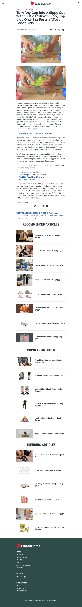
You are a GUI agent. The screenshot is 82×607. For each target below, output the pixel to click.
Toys (22, 9)
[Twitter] (51, 29)
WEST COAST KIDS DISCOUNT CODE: (32, 213)
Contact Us (20, 588)
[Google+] (63, 29)
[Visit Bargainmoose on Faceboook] (21, 576)
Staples (19, 560)
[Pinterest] (59, 29)
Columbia (19, 568)
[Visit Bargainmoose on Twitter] (17, 576)
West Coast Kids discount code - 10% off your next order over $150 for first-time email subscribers (40, 215)
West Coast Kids (31, 9)
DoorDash (19, 554)
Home (18, 9)
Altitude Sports (21, 557)
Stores (18, 552)
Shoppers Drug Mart (23, 565)
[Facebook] (55, 29)
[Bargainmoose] (41, 3)
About (18, 585)
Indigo (18, 562)
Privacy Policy (21, 591)
